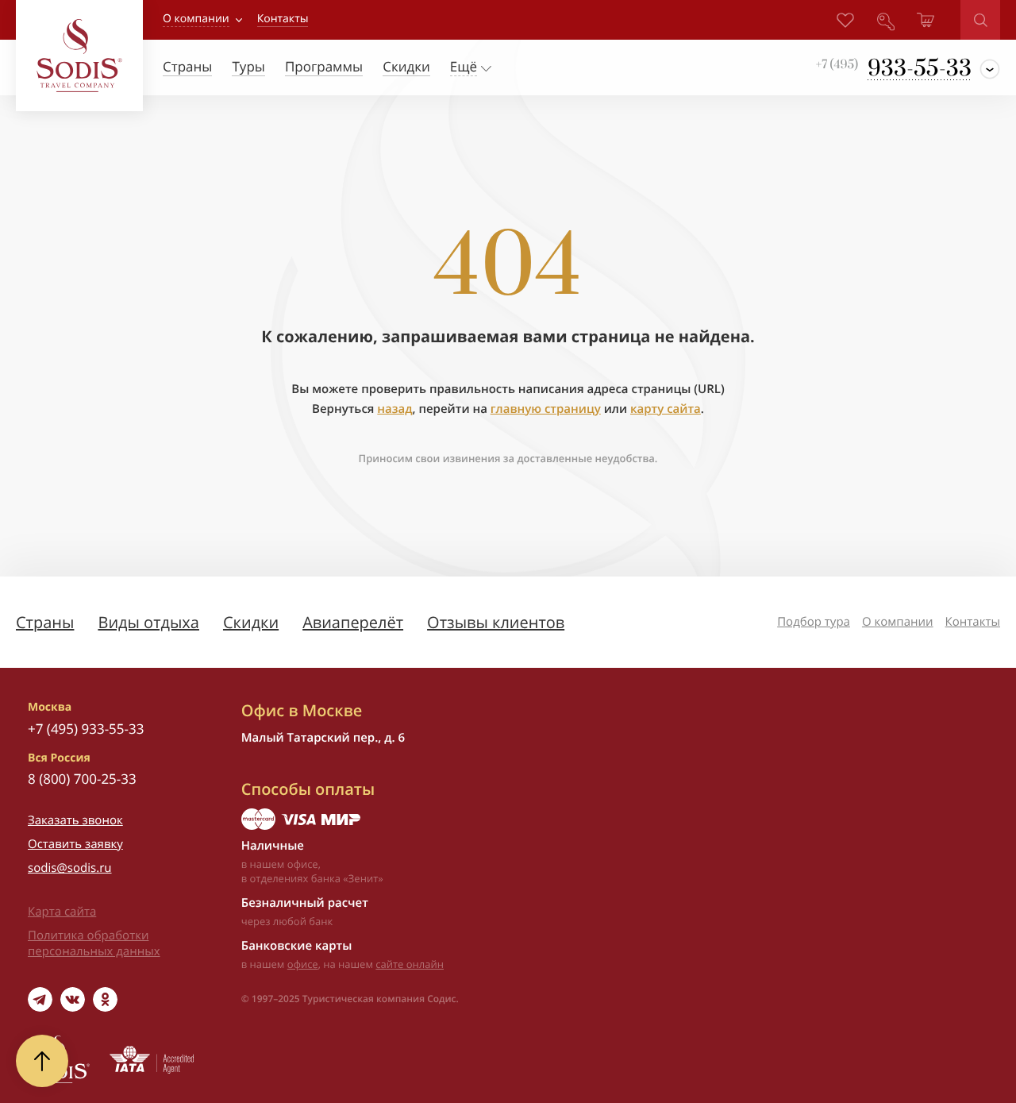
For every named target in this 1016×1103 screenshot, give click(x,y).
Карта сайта (62, 912)
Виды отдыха (148, 622)
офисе (302, 964)
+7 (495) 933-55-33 (86, 728)
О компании (196, 18)
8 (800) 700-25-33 (82, 778)
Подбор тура (813, 622)
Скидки (251, 622)
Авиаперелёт (352, 622)
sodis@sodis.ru (70, 868)
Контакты (972, 622)
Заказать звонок (75, 820)
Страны (45, 622)
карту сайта (665, 409)
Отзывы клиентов (495, 622)
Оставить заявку (75, 844)
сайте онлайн (409, 964)
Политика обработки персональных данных (94, 943)
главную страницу (546, 409)
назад (394, 409)
